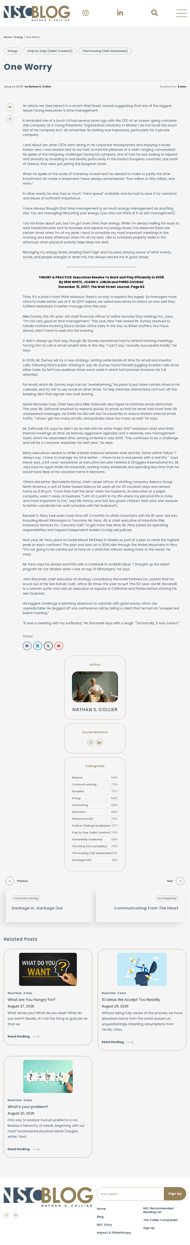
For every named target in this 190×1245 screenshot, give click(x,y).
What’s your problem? (28, 1106)
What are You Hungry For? (31, 999)
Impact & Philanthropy (114, 1233)
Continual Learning (95, 784)
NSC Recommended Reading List (158, 1210)
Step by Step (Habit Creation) (50, 51)
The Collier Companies (160, 1220)
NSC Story (104, 1225)
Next (170, 881)
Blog (100, 1217)
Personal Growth (95, 819)
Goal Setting (95, 805)
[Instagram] (90, 742)
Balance (95, 777)
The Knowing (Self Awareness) (105, 51)
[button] (181, 13)
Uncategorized (95, 860)
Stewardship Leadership (95, 839)
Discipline (95, 791)
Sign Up (149, 1228)
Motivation (95, 812)
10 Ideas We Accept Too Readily (131, 999)
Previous (22, 881)
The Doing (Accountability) (95, 846)
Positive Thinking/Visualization (95, 826)
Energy (18, 37)
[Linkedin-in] (16, 1215)
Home (8, 37)
